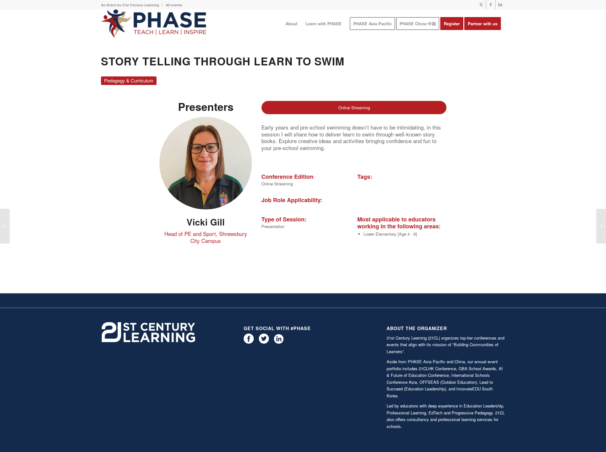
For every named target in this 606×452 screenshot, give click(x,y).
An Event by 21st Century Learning (130, 5)
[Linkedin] (278, 342)
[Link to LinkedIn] (500, 4)
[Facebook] (249, 342)
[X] (264, 342)
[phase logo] (153, 23)
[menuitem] (132, 5)
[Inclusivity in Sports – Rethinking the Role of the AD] (5, 226)
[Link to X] (481, 4)
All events (174, 5)
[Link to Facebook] (490, 4)
